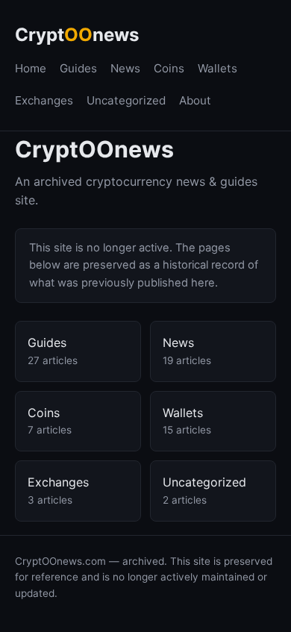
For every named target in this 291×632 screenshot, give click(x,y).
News (125, 68)
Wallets (217, 68)
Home (30, 68)
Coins (169, 68)
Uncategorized (126, 100)
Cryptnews (77, 35)
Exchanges (44, 100)
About (195, 100)
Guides (78, 68)
